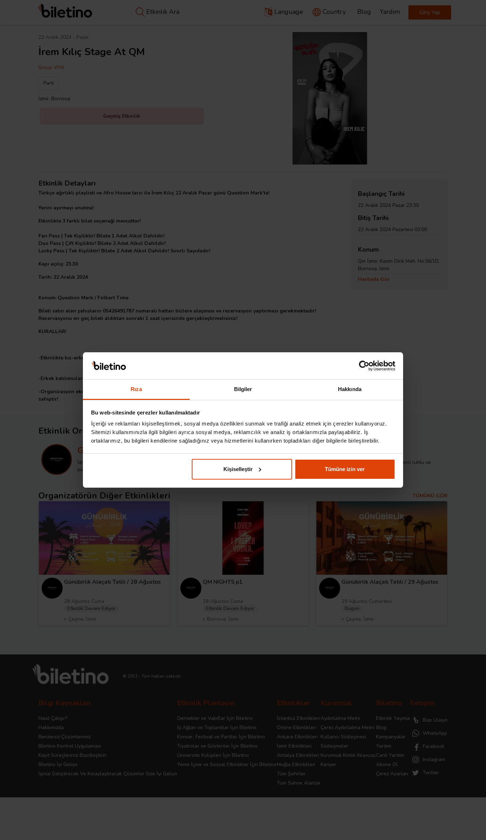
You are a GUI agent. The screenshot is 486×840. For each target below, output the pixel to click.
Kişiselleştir (238, 469)
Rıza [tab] (136, 389)
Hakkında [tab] (349, 389)
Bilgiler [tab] (243, 389)
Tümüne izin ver (345, 469)
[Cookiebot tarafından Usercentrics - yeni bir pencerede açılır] (364, 365)
